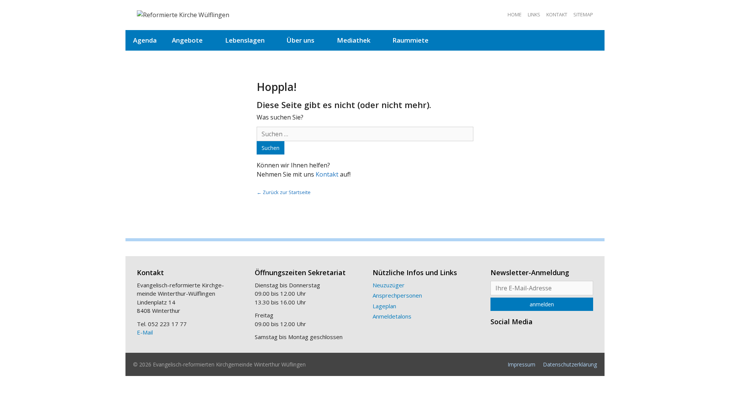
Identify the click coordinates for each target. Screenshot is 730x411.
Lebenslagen (245, 40)
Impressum (521, 364)
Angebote (187, 40)
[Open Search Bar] (593, 40)
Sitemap (583, 14)
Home (515, 14)
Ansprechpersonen (397, 295)
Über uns (300, 40)
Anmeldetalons (392, 316)
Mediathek (353, 40)
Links (534, 14)
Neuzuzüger (389, 285)
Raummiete (410, 40)
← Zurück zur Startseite (284, 192)
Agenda (145, 40)
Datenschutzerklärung (570, 364)
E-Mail (145, 332)
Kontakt (556, 14)
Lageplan (384, 306)
